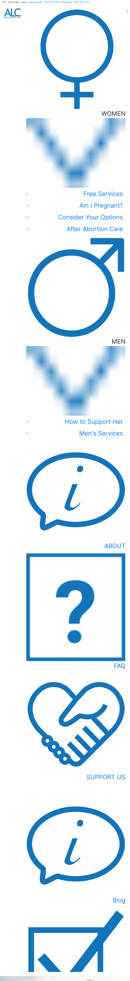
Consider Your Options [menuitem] (90, 217)
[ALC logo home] (12, 13)
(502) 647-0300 (81, 2)
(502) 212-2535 (51, 2)
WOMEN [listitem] (91, 171)
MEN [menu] (95, 387)
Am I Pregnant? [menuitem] (101, 205)
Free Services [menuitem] (103, 193)
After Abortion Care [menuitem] (95, 229)
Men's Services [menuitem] (101, 433)
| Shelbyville (65, 2)
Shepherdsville (35, 2)
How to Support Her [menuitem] (94, 421)
